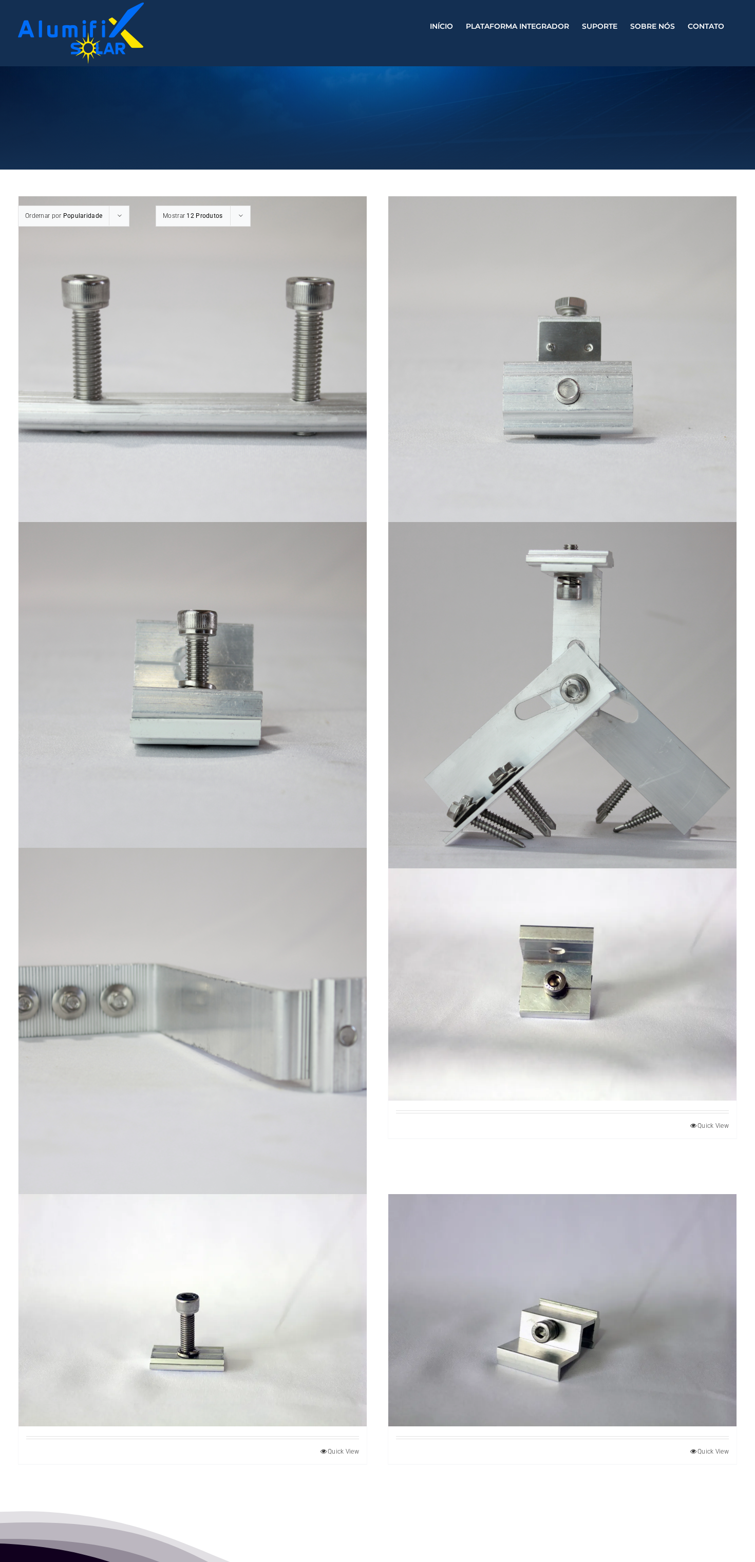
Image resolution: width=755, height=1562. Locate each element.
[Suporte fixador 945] (192, 1310)
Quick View (713, 1125)
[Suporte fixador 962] (192, 1022)
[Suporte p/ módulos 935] (562, 984)
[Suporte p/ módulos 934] (562, 1310)
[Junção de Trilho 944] (192, 370)
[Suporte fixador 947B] (562, 696)
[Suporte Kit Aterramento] (562, 370)
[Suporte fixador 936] (192, 696)
